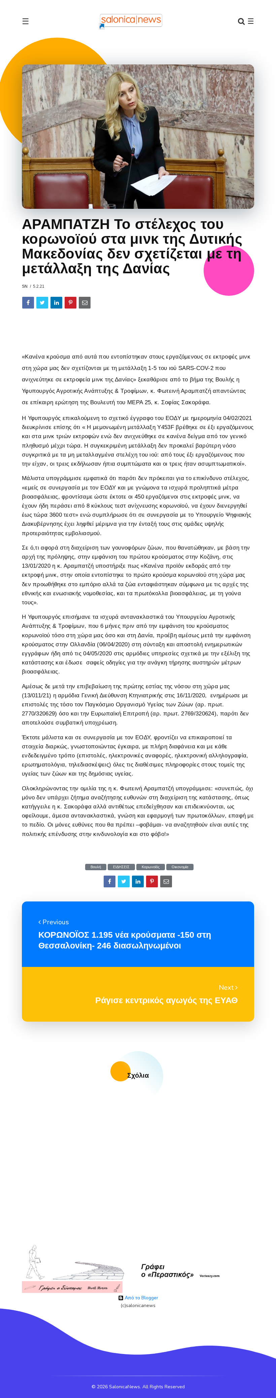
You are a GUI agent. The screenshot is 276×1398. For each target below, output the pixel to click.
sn (25, 286)
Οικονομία (180, 867)
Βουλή (96, 867)
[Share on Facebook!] (28, 303)
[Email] (85, 303)
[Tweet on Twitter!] (42, 303)
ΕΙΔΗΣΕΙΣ (121, 867)
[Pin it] (70, 303)
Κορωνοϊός (151, 867)
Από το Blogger (141, 1298)
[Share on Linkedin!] (56, 303)
